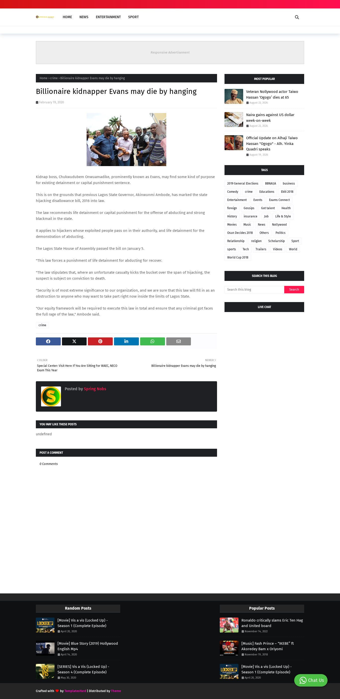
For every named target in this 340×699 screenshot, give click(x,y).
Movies (232, 224)
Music (247, 224)
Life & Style (283, 216)
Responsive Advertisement (170, 52)
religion (256, 241)
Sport (295, 241)
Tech (246, 249)
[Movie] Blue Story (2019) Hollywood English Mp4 (87, 646)
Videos (277, 249)
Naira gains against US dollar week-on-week (270, 118)
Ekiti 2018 (287, 191)
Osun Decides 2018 (240, 233)
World (293, 249)
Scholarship (276, 241)
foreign (232, 208)
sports (231, 249)
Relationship (235, 241)
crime (54, 78)
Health (286, 208)
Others (264, 233)
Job (266, 216)
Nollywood (279, 224)
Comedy (232, 191)
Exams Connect (279, 200)
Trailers (261, 249)
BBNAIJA (270, 183)
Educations (266, 191)
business (289, 183)
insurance (250, 216)
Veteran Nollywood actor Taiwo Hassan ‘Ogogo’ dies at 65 (272, 94)
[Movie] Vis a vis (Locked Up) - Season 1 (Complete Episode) (82, 623)
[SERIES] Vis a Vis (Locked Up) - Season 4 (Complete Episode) (83, 669)
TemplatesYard (75, 691)
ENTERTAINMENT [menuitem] (108, 17)
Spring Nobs (94, 388)
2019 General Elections (242, 183)
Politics (280, 233)
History (232, 216)
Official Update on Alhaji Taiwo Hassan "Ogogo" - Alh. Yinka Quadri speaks (272, 143)
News (261, 224)
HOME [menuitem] (67, 17)
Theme (116, 691)
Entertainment (237, 200)
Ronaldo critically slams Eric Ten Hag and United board (272, 623)
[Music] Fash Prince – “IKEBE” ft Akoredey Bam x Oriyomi (267, 646)
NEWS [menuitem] (83, 17)
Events (257, 200)
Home (44, 78)
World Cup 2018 (237, 257)
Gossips (249, 208)
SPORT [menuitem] (133, 17)
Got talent (268, 208)
